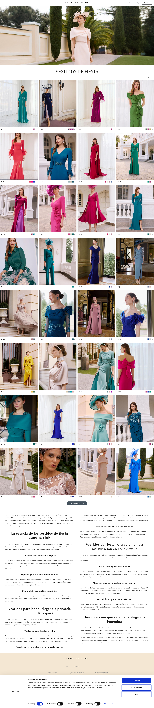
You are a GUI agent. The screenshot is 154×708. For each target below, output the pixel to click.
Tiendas (132, 3)
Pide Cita (147, 3)
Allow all (136, 680)
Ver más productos (77, 503)
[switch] (60, 703)
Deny (136, 694)
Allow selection (136, 687)
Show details (109, 704)
